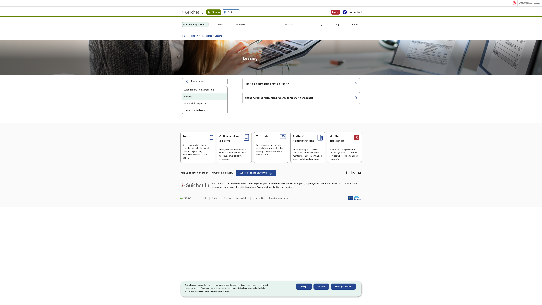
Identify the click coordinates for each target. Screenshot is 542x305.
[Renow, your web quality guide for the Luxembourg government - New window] (185, 198)
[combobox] (302, 24)
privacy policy (223, 291)
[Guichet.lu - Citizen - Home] (193, 12)
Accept (304, 286)
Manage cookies (343, 286)
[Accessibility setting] (345, 12)
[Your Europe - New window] (354, 198)
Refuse (321, 286)
